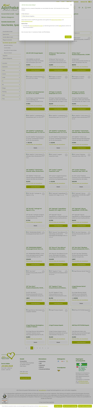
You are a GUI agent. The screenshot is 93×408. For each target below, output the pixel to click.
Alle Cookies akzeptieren (85, 406)
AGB (60, 25)
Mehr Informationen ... (43, 406)
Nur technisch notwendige (70, 406)
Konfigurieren (58, 406)
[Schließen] (71, 5)
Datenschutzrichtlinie (56, 19)
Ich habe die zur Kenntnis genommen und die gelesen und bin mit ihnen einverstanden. (47, 26)
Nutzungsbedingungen (26, 21)
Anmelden (68, 37)
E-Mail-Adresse (25, 13)
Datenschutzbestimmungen (36, 25)
